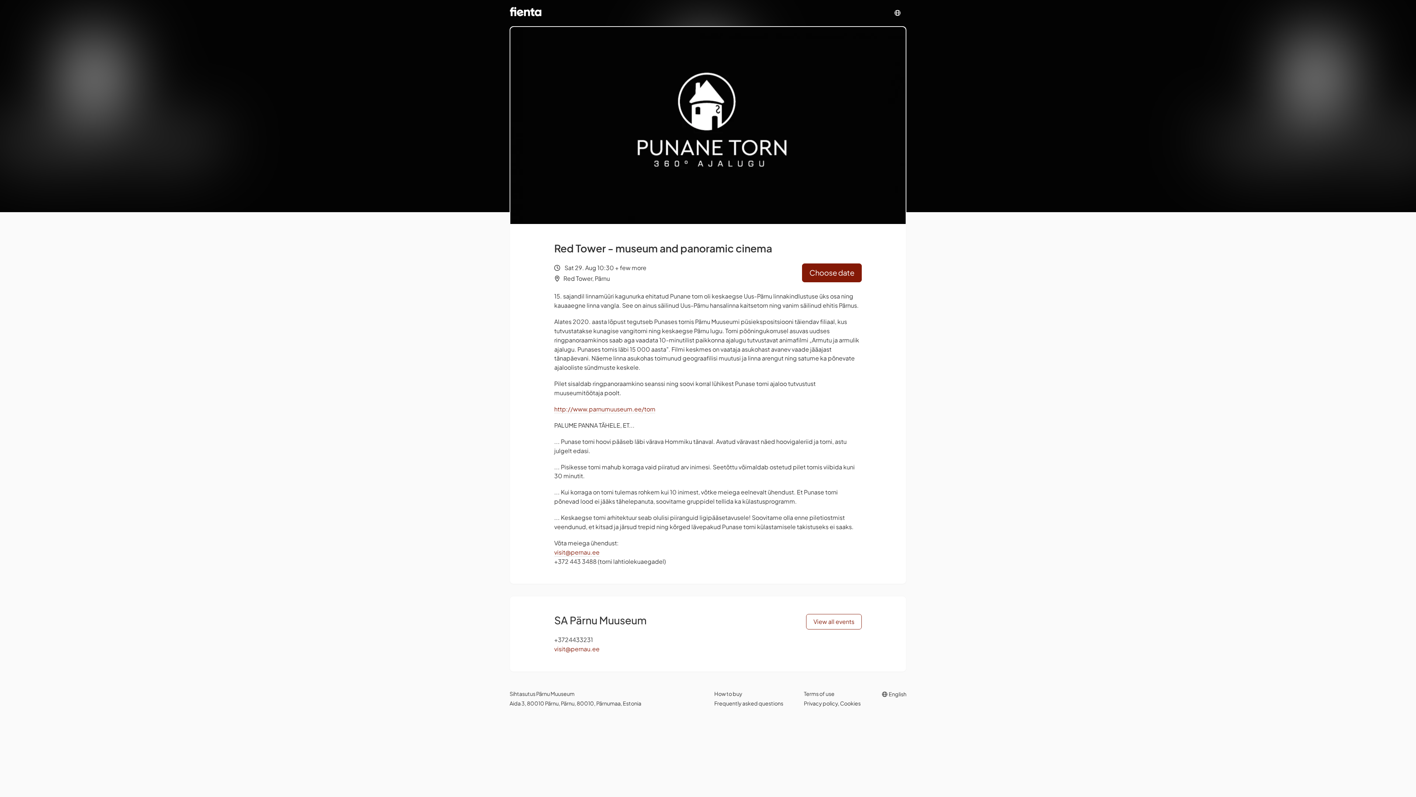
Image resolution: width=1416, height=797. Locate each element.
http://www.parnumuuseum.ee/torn (604, 409)
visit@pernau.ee (577, 552)
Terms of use (819, 693)
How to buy (728, 693)
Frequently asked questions (748, 703)
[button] (897, 13)
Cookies (850, 703)
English (897, 694)
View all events (833, 621)
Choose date (831, 272)
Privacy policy (821, 703)
